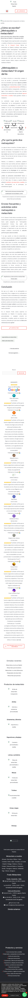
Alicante (4, 859)
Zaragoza (12, 871)
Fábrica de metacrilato (6, 36)
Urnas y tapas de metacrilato (14, 973)
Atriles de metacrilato (14, 956)
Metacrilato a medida (18, 36)
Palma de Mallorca (11, 866)
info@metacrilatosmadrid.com (16, 905)
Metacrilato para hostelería (14, 667)
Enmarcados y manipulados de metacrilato (14, 954)
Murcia (20, 864)
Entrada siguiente (14, 353)
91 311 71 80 (15, 903)
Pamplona (20, 866)
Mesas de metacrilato (14, 967)
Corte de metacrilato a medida (14, 952)
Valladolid (20, 868)
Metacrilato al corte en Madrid (14, 665)
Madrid (4, 864)
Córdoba (4, 861)
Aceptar (5, 995)
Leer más (18, 639)
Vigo (3, 871)
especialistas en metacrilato (9, 337)
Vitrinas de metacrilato (14, 975)
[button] (7, 11)
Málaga (9, 864)
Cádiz (19, 859)
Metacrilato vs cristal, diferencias (14, 670)
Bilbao (15, 859)
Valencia (14, 868)
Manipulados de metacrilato (14, 673)
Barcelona (10, 859)
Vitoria (7, 871)
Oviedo (4, 866)
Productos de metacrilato (14, 684)
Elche (9, 861)
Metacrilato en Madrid (6, 38)
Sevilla (4, 868)
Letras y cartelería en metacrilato (14, 965)
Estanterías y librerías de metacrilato (14, 960)
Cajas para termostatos (14, 958)
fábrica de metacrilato (7, 340)
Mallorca (15, 864)
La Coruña (23, 861)
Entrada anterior (14, 348)
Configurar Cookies (14, 995)
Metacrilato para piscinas (14, 675)
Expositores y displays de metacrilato (14, 962)
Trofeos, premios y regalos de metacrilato (14, 971)
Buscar (14, 369)
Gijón (12, 861)
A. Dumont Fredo (13, 45)
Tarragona (9, 868)
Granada (17, 861)
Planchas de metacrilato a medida (14, 969)
